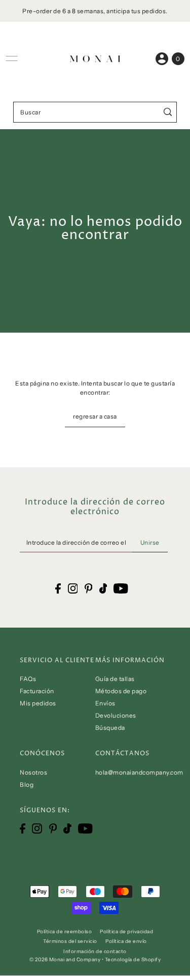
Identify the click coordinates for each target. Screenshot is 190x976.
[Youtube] (85, 828)
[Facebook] (22, 828)
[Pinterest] (53, 828)
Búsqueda (110, 727)
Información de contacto (95, 951)
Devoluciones (115, 715)
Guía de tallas (115, 679)
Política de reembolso (64, 931)
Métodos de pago (121, 691)
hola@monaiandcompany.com (139, 772)
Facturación (37, 691)
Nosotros (33, 772)
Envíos (105, 703)
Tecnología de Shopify (133, 959)
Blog (26, 784)
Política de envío (126, 941)
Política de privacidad (126, 931)
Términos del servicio (70, 941)
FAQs (28, 679)
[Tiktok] (67, 828)
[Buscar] (167, 112)
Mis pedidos (38, 703)
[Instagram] (37, 828)
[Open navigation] (12, 58)
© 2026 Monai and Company (64, 959)
